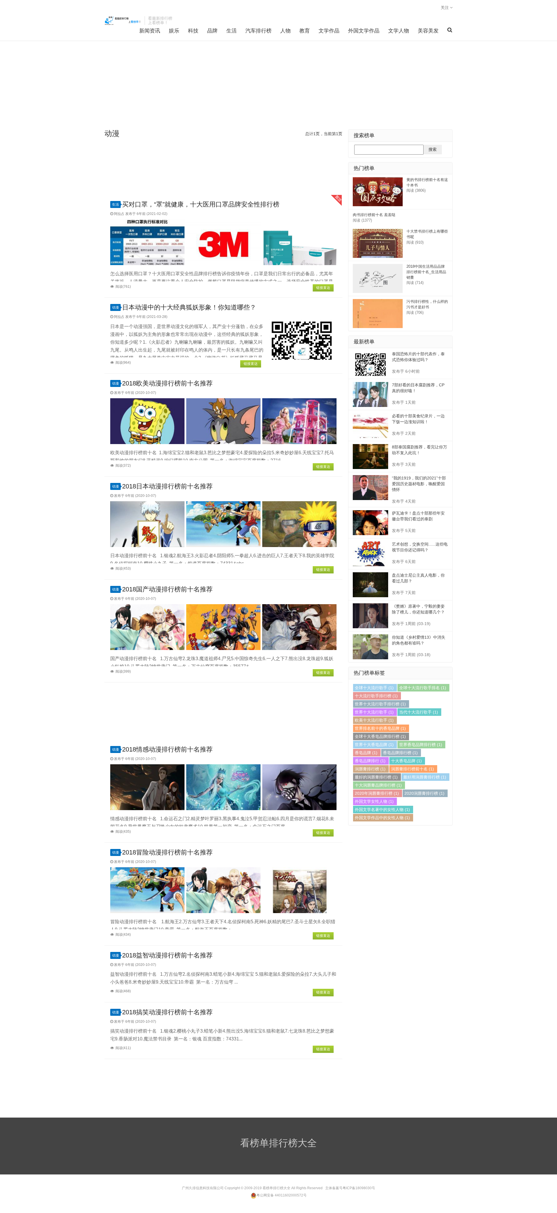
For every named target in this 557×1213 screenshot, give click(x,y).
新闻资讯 (149, 31)
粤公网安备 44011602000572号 (281, 1195)
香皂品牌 (366, 752)
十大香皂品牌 (406, 760)
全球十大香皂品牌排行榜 (380, 736)
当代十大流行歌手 (418, 712)
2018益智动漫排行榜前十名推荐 (167, 955)
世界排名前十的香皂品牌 (380, 728)
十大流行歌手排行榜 (376, 696)
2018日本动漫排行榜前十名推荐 (167, 486)
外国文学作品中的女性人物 (382, 817)
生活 (231, 31)
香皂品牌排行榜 (400, 752)
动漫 (115, 307)
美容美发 (428, 31)
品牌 (212, 31)
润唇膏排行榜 (370, 769)
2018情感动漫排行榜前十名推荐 (167, 749)
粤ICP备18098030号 (359, 1188)
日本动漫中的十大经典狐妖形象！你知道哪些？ (189, 307)
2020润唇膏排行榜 (424, 793)
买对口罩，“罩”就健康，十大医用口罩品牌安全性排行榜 (200, 204)
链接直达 (323, 288)
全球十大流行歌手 (374, 687)
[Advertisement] (278, 85)
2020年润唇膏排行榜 (377, 793)
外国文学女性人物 (374, 801)
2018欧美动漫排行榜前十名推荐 (167, 383)
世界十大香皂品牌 (374, 744)
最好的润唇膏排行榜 (376, 777)
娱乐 (174, 31)
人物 (285, 31)
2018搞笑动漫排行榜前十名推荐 (167, 1012)
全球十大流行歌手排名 (422, 687)
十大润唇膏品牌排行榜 (378, 785)
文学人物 (398, 31)
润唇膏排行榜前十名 (412, 769)
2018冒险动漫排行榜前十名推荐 (167, 852)
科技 (193, 31)
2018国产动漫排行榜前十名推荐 (167, 589)
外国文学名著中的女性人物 (382, 809)
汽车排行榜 (258, 31)
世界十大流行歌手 (374, 712)
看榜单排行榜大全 (123, 20)
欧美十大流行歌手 (374, 720)
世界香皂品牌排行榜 (420, 744)
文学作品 (329, 31)
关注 (445, 7)
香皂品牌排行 (370, 760)
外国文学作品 (363, 31)
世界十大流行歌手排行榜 (380, 704)
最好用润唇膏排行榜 (424, 777)
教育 (304, 31)
